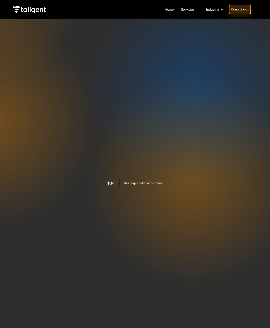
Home (169, 9)
